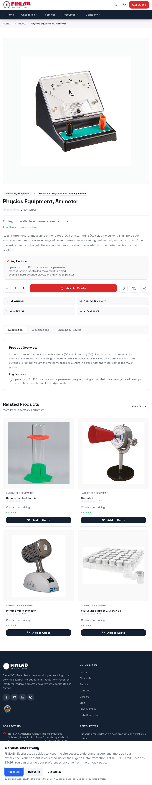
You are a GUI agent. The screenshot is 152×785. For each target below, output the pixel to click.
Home (10, 14)
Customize (54, 771)
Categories (28, 14)
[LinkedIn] (22, 697)
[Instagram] (30, 697)
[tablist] (76, 329)
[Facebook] (6, 697)
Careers (84, 696)
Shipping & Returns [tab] (69, 329)
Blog (82, 702)
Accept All (14, 771)
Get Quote (139, 4)
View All (136, 406)
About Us (85, 678)
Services (50, 14)
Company (92, 14)
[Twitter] (14, 697)
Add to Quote (76, 288)
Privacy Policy (88, 709)
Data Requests (89, 715)
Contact (85, 690)
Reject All (34, 771)
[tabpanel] (76, 365)
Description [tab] (15, 329)
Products (20, 23)
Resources (69, 14)
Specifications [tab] (40, 329)
